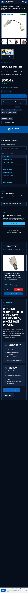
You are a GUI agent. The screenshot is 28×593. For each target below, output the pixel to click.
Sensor (17, 6)
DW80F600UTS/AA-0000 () (9, 175)
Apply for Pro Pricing (10, 390)
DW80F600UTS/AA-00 (7, 182)
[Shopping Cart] (26, 2)
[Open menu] (2, 2)
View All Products (9, 252)
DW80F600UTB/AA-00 (7, 172)
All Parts (4, 6)
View (18, 289)
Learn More (8, 395)
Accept (3, 590)
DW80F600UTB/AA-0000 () (9, 162)
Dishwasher (11, 6)
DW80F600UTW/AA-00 (7, 159)
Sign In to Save (10, 122)
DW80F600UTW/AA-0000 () (9, 166)
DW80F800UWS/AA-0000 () (9, 179)
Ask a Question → (14, 223)
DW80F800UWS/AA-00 (7, 169)
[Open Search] (23, 2)
